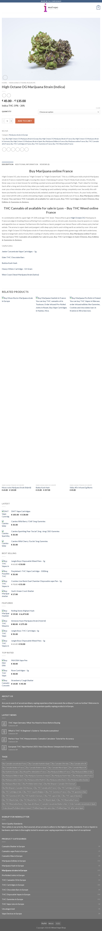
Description (7, 164)
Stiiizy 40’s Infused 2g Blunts (81, 488)
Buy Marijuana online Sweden (78, 780)
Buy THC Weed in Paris (29, 800)
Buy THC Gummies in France (42, 144)
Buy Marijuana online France (75, 141)
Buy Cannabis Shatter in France (13, 768)
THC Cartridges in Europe (13, 885)
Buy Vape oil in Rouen (32, 804)
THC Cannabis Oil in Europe (14, 880)
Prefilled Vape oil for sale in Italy (44, 808)
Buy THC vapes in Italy (53, 796)
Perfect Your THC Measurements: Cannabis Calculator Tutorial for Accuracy (41, 738)
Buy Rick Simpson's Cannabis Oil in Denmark (60, 784)
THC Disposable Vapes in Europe (16, 894)
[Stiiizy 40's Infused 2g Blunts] (85, 389)
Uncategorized (8, 909)
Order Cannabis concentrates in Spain (82, 804)
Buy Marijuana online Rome (56, 780)
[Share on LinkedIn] (27, 149)
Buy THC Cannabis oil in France (45, 788)
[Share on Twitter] (13, 149)
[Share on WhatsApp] (4, 149)
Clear (98, 108)
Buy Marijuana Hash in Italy (61, 776)
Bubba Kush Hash (9, 263)
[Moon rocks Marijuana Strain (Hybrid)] (17, 389)
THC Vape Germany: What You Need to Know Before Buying (34, 722)
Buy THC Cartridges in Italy (12, 792)
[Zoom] (5, 77)
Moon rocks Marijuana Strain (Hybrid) (16, 488)
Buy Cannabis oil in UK (78, 764)
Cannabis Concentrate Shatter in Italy (54, 804)
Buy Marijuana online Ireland (13, 780)
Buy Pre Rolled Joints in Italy (32, 784)
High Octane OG (78, 218)
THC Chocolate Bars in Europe (15, 889)
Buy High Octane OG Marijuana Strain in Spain (26, 141)
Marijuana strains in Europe (22, 83)
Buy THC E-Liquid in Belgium (34, 792)
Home (4, 83)
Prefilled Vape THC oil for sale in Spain (70, 808)
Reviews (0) (44, 164)
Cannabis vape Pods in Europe (14, 851)
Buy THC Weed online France (63, 144)
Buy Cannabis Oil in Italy (60, 764)
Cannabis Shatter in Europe (13, 846)
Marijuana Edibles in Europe (14, 861)
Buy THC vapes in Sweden (72, 796)
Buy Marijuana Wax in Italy (12, 784)
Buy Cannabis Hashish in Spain (39, 764)
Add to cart (25, 121)
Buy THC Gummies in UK (11, 796)
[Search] (94, 7)
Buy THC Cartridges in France (21, 144)
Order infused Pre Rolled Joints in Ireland (17, 808)
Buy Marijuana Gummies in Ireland (38, 776)
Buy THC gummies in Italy (77, 792)
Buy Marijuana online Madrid (35, 780)
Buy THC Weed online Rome (12, 804)
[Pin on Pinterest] (22, 149)
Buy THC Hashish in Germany (32, 796)
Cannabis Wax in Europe (12, 856)
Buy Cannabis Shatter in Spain (36, 768)
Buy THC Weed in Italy (10, 800)
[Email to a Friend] (18, 149)
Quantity (6, 111)
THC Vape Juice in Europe (13, 904)
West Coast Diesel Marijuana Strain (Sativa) (20, 274)
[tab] (7, 164)
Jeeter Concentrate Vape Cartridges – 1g (19, 251)
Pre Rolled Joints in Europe (13, 875)
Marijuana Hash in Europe (13, 865)
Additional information (26, 164)
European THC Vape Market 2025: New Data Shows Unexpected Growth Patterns (43, 746)
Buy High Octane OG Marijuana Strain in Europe (22, 139)
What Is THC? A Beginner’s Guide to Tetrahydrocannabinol (33, 730)
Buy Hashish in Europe (10, 772)
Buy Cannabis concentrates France (15, 764)
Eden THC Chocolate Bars (13, 257)
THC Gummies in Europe (12, 899)
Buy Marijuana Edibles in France (54, 141)
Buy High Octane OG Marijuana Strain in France (55, 139)
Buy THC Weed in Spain (47, 800)
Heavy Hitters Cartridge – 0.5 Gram (17, 269)
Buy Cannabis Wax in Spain (58, 768)
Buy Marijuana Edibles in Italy (82, 772)
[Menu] (3, 8)
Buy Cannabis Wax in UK (77, 768)
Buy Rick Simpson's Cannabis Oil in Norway (17, 788)
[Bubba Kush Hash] (51, 389)
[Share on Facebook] (9, 149)
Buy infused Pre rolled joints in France (33, 772)
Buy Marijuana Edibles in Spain (13, 776)
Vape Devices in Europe (12, 913)
